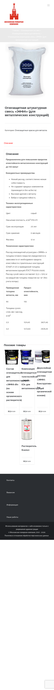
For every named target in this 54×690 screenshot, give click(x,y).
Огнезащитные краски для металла (31, 130)
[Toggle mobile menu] (48, 5)
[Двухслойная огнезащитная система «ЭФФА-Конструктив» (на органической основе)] (42, 356)
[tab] (27, 143)
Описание (8, 143)
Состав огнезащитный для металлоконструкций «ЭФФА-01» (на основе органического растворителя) (17, 385)
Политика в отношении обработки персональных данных (27, 536)
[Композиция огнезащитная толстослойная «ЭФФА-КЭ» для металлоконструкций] (27, 357)
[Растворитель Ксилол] (27, 429)
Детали (12, 411)
